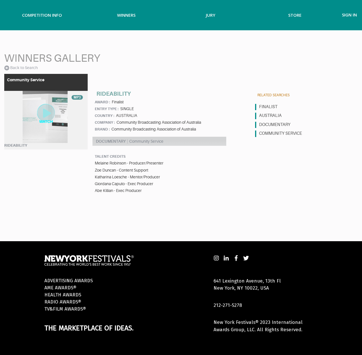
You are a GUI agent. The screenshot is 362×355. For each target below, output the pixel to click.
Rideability (15, 145)
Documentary (274, 124)
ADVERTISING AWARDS (68, 281)
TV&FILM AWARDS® (65, 309)
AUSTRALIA (270, 115)
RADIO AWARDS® (62, 302)
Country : (104, 116)
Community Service (280, 133)
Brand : (102, 129)
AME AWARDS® (60, 288)
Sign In (349, 15)
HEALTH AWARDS (62, 295)
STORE (294, 15)
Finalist (268, 106)
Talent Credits (110, 156)
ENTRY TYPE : (106, 109)
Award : (102, 102)
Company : (105, 122)
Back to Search (24, 67)
